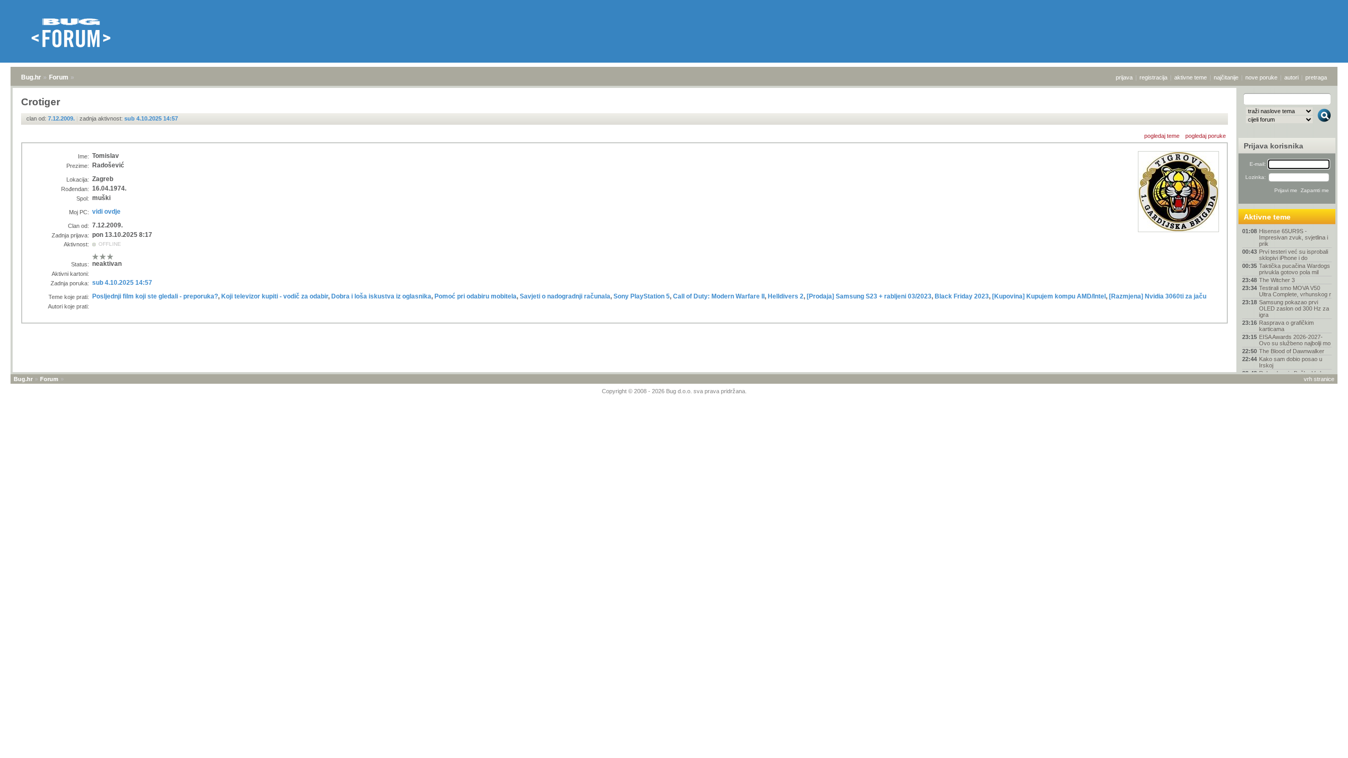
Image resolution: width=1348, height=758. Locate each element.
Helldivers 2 (786, 296)
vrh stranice (1319, 379)
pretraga (1316, 77)
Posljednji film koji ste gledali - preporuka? (155, 296)
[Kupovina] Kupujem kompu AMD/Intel (1049, 296)
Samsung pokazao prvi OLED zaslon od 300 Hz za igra (1294, 308)
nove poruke (1261, 77)
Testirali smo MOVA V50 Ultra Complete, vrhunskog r (1295, 291)
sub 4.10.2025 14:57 (151, 118)
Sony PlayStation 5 (641, 296)
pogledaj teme (1162, 136)
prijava (1124, 77)
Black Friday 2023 (962, 296)
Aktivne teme (1267, 217)
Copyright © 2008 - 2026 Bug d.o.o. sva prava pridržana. (674, 391)
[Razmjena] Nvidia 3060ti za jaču (1157, 296)
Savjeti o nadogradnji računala (565, 296)
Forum (58, 77)
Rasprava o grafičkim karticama (1286, 326)
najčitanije (1226, 77)
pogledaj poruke (1205, 136)
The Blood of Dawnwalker (1291, 351)
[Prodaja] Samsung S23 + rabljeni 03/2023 (869, 296)
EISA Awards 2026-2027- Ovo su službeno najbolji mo (1295, 340)
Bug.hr (31, 77)
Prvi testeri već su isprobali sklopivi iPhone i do (1293, 254)
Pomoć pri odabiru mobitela (475, 296)
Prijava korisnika (1273, 146)
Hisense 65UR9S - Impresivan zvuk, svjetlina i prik (1293, 237)
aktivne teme (1190, 77)
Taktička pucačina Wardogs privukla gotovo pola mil (1294, 269)
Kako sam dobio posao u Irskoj (1290, 362)
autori (1291, 77)
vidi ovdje (106, 211)
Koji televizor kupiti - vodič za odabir (274, 296)
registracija (1153, 77)
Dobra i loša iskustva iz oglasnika (381, 296)
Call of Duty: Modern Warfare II (719, 296)
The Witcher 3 (1277, 280)
